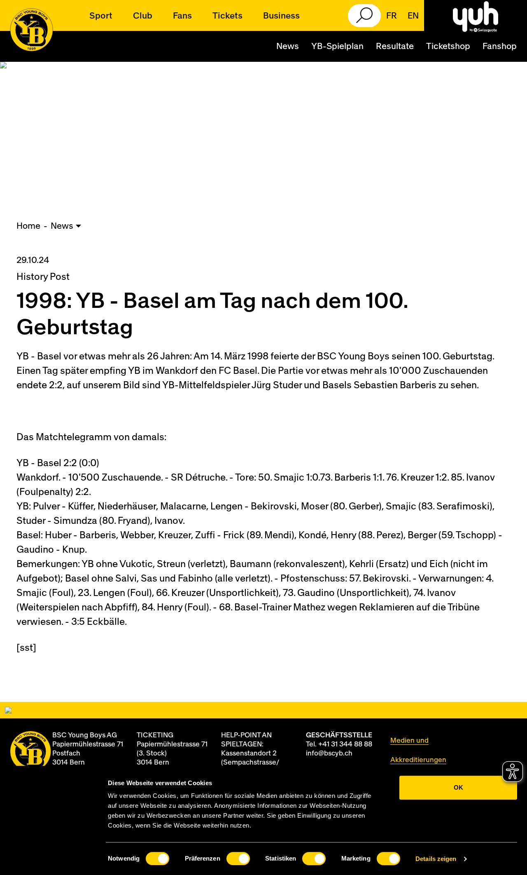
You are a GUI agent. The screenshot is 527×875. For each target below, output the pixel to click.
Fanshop (500, 46)
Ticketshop (448, 46)
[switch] (238, 858)
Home (28, 226)
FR (391, 16)
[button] (101, 15)
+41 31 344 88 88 (345, 744)
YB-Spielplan (337, 46)
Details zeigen (435, 858)
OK (458, 787)
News (287, 46)
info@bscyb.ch (329, 753)
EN (413, 16)
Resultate (395, 46)
